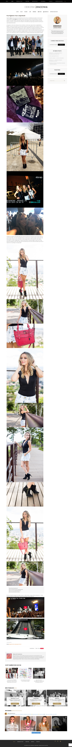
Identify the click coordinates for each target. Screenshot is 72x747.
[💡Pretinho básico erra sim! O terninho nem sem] (59, 723)
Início (7, 1)
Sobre (12, 1)
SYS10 (47, 745)
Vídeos (40, 11)
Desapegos (46, 11)
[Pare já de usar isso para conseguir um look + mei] (43, 723)
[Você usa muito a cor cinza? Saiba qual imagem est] (12, 723)
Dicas (21, 11)
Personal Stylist (19, 1)
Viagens (25, 11)
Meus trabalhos (11, 688)
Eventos (57, 698)
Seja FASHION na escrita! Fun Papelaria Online (25, 681)
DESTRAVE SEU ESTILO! (54, 11)
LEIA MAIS (15, 703)
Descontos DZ (35, 1)
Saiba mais (61, 44)
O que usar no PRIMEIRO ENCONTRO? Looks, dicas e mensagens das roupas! (12, 681)
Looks (17, 11)
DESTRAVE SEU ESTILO (59, 1)
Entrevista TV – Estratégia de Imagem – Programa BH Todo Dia (55, 61)
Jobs (30, 11)
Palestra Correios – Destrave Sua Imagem (56, 58)
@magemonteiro (18, 644)
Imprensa (34, 11)
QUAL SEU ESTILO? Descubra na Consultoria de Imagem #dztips (39, 681)
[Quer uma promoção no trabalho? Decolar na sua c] (28, 723)
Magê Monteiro (12, 644)
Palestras (27, 1)
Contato (50, 1)
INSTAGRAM (13, 710)
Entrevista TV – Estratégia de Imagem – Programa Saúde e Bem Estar (55, 53)
